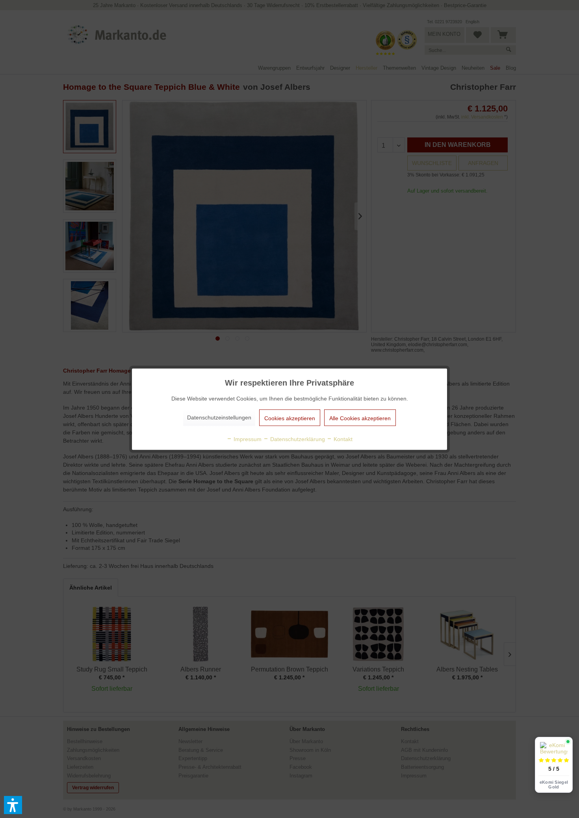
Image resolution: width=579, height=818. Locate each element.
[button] (13, 805)
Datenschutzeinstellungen (219, 417)
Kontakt (342, 439)
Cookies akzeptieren (289, 418)
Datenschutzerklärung (297, 439)
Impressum (247, 439)
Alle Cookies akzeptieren (360, 418)
